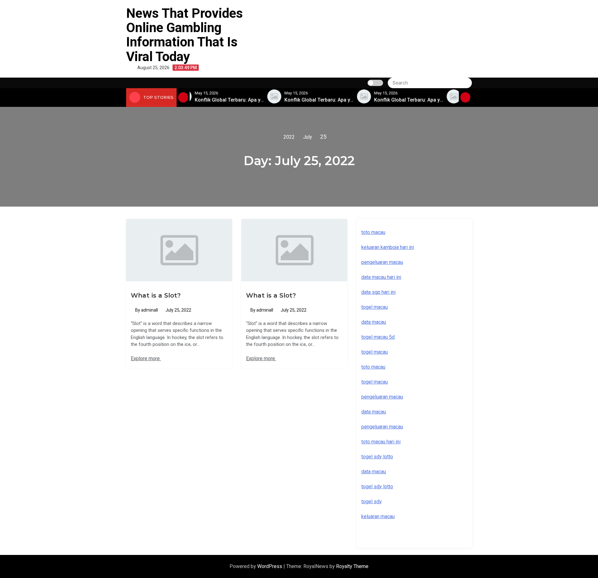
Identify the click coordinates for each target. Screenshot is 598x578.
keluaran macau (378, 516)
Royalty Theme (352, 566)
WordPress (270, 566)
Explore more (146, 358)
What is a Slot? (156, 295)
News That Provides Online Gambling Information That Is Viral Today (184, 35)
